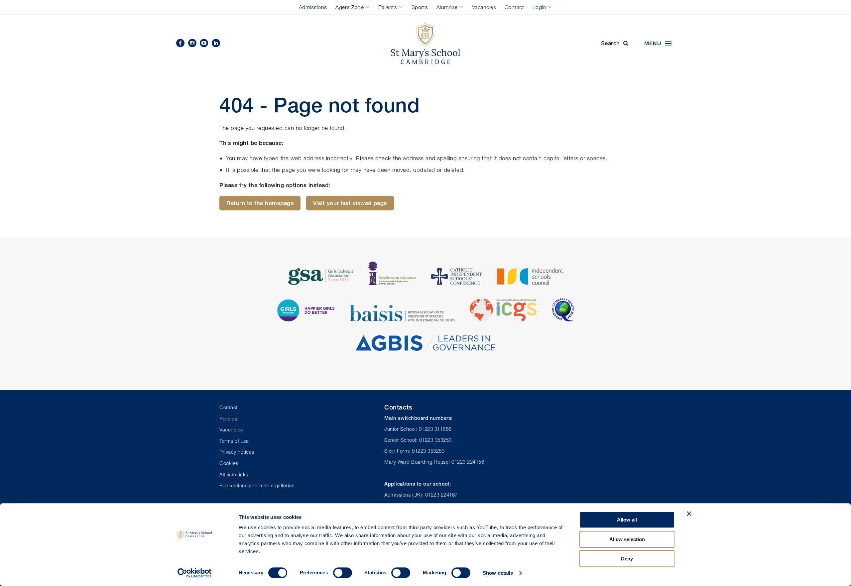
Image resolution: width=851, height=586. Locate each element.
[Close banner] (689, 513)
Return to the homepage (260, 202)
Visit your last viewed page (350, 202)
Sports (420, 7)
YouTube (204, 43)
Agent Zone (349, 7)
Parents (387, 7)
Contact (514, 7)
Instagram (192, 43)
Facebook (180, 43)
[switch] (342, 572)
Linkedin (216, 43)
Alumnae (447, 7)
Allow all (627, 520)
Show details (498, 573)
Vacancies (484, 7)
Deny (627, 558)
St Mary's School (425, 43)
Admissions (313, 7)
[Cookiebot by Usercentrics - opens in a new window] (195, 573)
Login (540, 7)
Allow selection (627, 539)
